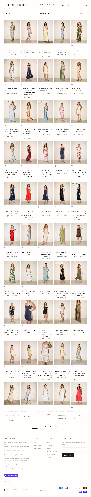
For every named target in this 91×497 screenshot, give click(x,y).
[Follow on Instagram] (10, 482)
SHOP (55, 4)
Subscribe (68, 455)
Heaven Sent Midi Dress (29, 292)
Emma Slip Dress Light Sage (12, 51)
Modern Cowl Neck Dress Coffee (79, 253)
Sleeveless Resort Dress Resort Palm (12, 292)
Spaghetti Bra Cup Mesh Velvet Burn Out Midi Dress (29, 52)
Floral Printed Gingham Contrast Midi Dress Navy (29, 92)
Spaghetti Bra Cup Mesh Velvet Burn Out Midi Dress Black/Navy (79, 214)
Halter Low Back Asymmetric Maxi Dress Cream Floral (79, 173)
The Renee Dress (45, 291)
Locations (49, 445)
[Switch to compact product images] (9, 13)
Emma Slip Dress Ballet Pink (62, 130)
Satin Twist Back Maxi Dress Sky (45, 130)
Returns (49, 448)
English (24, 489)
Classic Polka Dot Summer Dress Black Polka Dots (62, 293)
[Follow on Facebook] (5, 482)
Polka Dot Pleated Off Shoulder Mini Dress (45, 333)
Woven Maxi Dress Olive (62, 90)
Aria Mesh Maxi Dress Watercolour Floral (29, 132)
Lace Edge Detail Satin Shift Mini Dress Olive (29, 373)
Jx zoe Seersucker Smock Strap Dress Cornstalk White (12, 415)
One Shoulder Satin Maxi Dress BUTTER (45, 52)
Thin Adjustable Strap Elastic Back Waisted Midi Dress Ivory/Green (45, 374)
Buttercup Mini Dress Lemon (45, 90)
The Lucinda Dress (45, 412)
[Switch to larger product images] (3, 13)
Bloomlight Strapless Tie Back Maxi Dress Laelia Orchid (45, 173)
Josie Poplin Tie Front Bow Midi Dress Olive (78, 293)
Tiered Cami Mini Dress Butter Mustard (12, 373)
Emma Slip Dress (62, 170)
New (35, 442)
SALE (51, 7)
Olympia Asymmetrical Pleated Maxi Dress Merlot (29, 173)
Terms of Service (38, 445)
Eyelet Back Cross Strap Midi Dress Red (79, 414)
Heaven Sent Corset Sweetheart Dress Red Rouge (28, 214)
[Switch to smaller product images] (6, 13)
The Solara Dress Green (62, 253)
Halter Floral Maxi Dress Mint (12, 90)
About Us (49, 442)
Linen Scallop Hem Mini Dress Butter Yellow (62, 373)
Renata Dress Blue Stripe (28, 413)
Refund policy (37, 448)
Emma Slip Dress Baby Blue (62, 51)
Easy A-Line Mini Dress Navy (28, 331)
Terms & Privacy (51, 454)
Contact (49, 457)
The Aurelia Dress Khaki (79, 51)
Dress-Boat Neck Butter (79, 130)
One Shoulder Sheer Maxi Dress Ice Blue (12, 132)
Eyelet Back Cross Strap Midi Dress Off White (62, 414)
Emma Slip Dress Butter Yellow (79, 90)
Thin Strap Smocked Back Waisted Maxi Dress (79, 374)
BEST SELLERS (42, 7)
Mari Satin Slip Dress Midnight (12, 212)
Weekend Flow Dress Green (79, 331)
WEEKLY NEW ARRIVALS (42, 4)
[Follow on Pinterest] (14, 482)
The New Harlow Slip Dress (62, 212)
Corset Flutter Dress (45, 212)
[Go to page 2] (56, 427)
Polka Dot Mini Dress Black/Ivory (12, 331)
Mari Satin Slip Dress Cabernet (12, 253)
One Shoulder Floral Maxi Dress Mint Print (12, 172)
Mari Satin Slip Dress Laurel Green (45, 254)
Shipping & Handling (52, 451)
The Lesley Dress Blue (62, 331)
